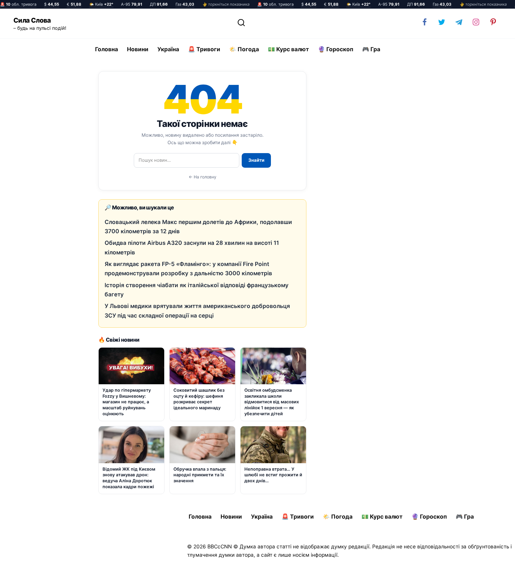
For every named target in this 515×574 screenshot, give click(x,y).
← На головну (202, 176)
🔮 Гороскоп (335, 49)
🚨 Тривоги (204, 49)
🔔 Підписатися (444, 564)
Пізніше (493, 564)
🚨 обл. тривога (18, 4)
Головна (106, 49)
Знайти (256, 160)
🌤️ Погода (244, 49)
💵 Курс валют (288, 49)
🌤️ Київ (101, 4)
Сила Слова (32, 20)
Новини (137, 49)
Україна (168, 49)
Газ (185, 4)
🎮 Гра (371, 49)
